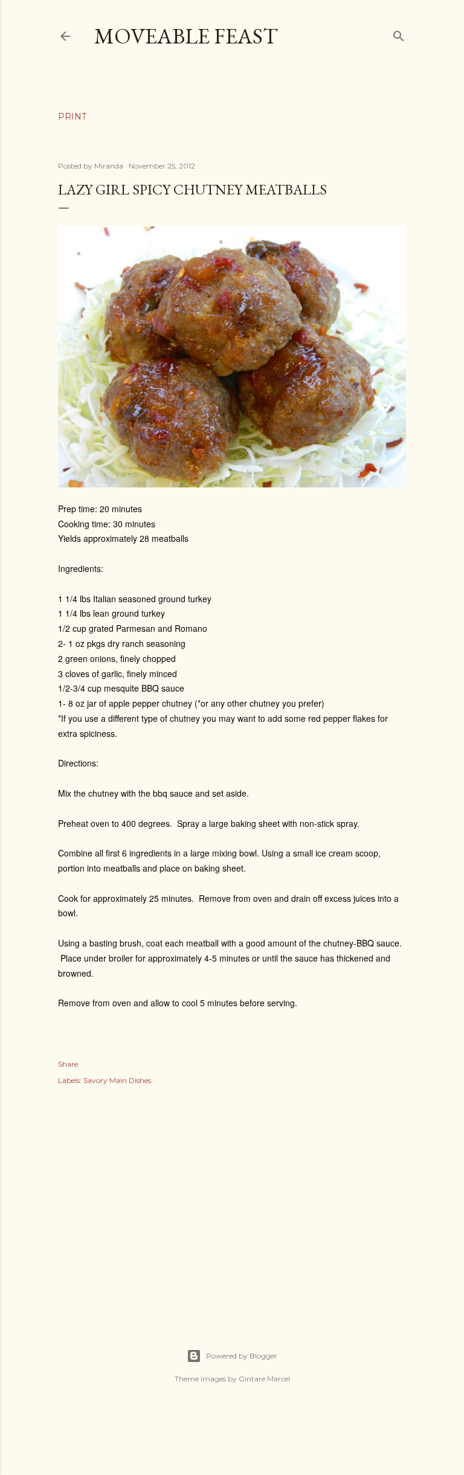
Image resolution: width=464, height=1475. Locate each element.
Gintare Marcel (264, 1378)
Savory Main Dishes (117, 1080)
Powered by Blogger (241, 1355)
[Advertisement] (232, 1203)
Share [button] (68, 1063)
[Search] (399, 33)
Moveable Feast (186, 36)
